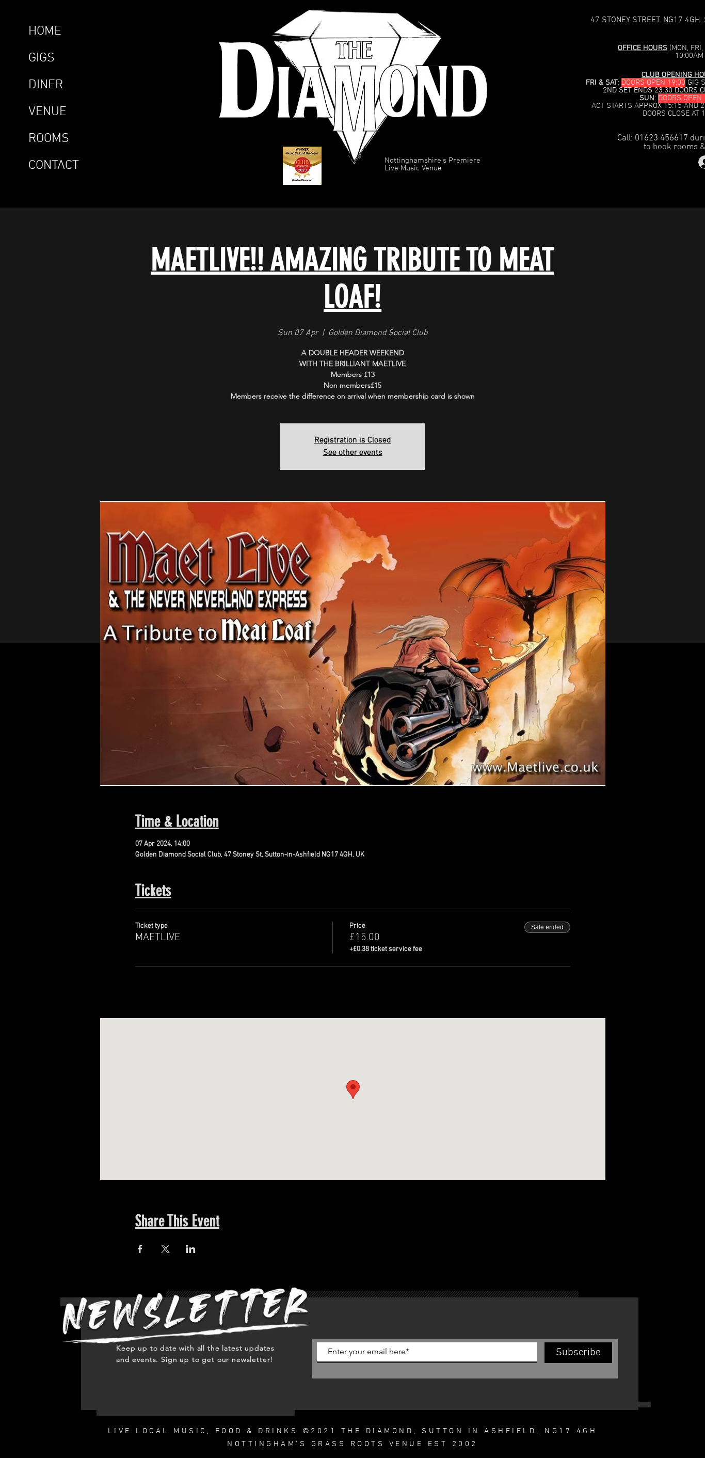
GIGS (41, 58)
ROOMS (48, 139)
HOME (44, 31)
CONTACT (53, 165)
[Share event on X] (165, 1249)
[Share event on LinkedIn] (191, 1249)
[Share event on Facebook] (140, 1249)
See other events (352, 453)
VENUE (47, 112)
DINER (45, 85)
